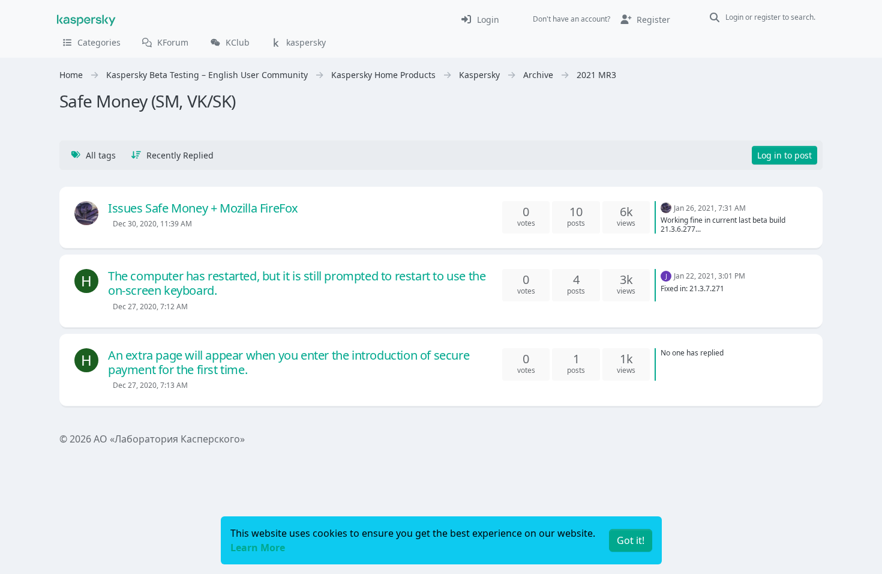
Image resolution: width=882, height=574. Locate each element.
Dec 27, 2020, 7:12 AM (150, 306)
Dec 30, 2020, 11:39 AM (152, 224)
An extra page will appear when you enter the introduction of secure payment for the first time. (288, 362)
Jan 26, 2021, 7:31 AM (710, 208)
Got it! (630, 540)
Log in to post (784, 155)
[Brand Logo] (86, 19)
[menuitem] (479, 19)
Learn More (257, 547)
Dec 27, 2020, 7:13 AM (150, 385)
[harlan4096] (86, 213)
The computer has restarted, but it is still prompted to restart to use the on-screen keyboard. (296, 283)
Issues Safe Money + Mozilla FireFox (203, 208)
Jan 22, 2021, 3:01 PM (709, 276)
